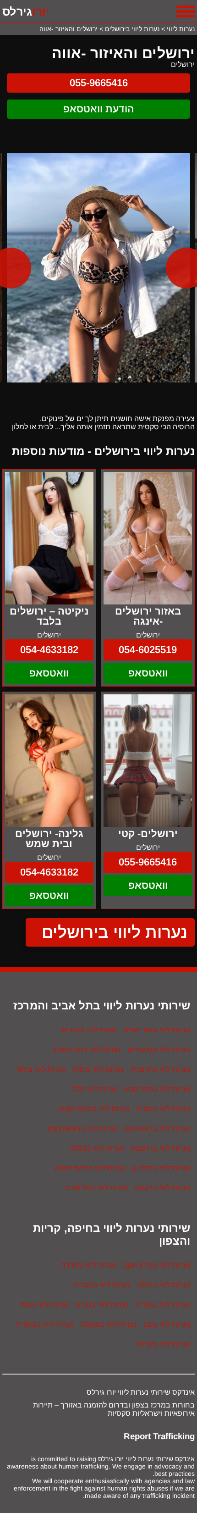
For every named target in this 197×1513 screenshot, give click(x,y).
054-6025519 (148, 649)
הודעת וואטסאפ (98, 109)
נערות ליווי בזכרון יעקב (156, 1265)
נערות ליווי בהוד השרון (86, 1049)
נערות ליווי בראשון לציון (83, 1128)
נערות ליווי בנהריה (162, 1304)
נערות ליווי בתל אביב (96, 1188)
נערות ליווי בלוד (94, 1089)
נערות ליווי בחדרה (88, 1265)
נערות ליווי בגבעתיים (158, 1049)
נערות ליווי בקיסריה (44, 1324)
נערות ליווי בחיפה (163, 1285)
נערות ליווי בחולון (97, 1069)
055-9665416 (99, 83)
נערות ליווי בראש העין (157, 1128)
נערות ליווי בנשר (43, 1304)
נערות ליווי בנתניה (163, 1109)
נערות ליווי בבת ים (89, 1030)
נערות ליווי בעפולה (109, 1324)
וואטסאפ (148, 673)
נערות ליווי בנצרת (101, 1304)
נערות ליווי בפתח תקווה (93, 1109)
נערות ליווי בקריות (163, 1344)
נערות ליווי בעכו (166, 1324)
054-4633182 (49, 649)
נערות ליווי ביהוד (40, 1069)
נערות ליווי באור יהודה (157, 1030)
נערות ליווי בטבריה (101, 1285)
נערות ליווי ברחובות (160, 1148)
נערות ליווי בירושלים (115, 932)
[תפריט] (185, 11)
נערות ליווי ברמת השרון (89, 1168)
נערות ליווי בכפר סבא (157, 1089)
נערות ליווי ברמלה (96, 1148)
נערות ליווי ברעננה (162, 1188)
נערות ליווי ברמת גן (161, 1168)
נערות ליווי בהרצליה (160, 1069)
